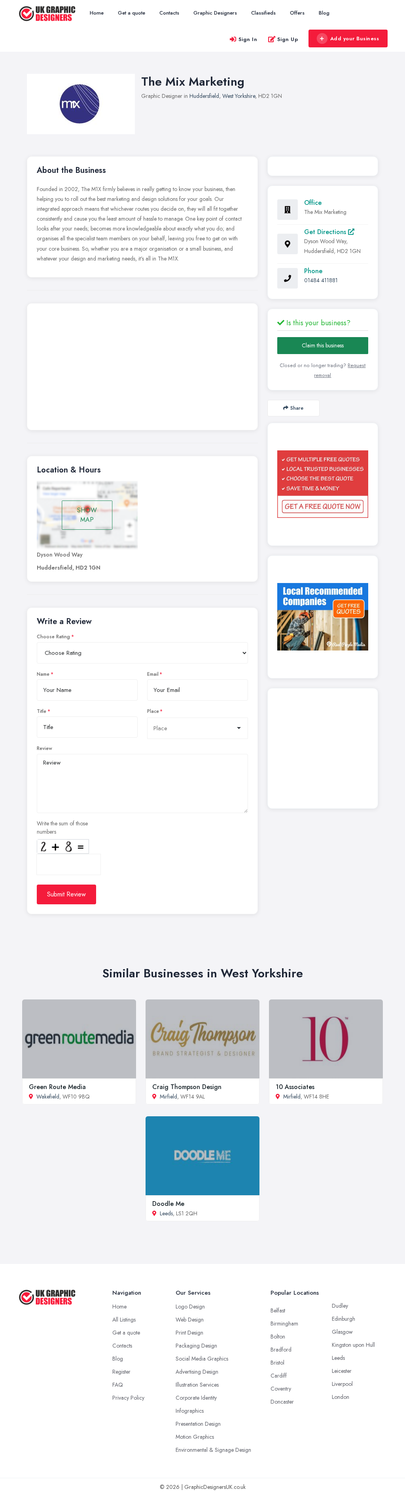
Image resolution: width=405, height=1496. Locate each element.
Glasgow (342, 1332)
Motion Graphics (195, 1437)
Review (44, 748)
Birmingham (284, 1323)
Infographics (190, 1411)
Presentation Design (198, 1424)
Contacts (169, 13)
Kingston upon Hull (353, 1345)
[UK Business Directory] (322, 617)
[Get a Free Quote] (322, 484)
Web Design (190, 1320)
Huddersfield (204, 96)
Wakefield (47, 1096)
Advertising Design (197, 1372)
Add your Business (354, 38)
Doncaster (282, 1402)
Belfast (278, 1310)
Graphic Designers (215, 13)
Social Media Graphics (202, 1359)
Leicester (342, 1371)
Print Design (189, 1333)
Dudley (340, 1306)
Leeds (166, 1213)
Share (296, 408)
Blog (324, 13)
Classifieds (263, 13)
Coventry (281, 1389)
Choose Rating (53, 636)
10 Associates (295, 1086)
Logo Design (190, 1306)
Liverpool (342, 1384)
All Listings (124, 1320)
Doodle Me (168, 1203)
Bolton (278, 1336)
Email (153, 674)
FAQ (117, 1385)
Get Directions (326, 231)
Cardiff (279, 1376)
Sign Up (287, 39)
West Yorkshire (238, 96)
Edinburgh (343, 1319)
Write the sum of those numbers (62, 827)
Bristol (277, 1363)
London (340, 1397)
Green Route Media (57, 1086)
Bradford (281, 1350)
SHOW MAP (87, 515)
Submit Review (66, 894)
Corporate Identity (196, 1398)
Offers (297, 13)
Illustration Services (197, 1385)
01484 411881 (321, 280)
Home (97, 13)
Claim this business (323, 345)
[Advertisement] (142, 368)
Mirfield (168, 1096)
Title (41, 711)
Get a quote (131, 13)
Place (153, 711)
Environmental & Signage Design (213, 1450)
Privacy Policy (128, 1398)
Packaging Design (196, 1346)
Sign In (247, 39)
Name (43, 674)
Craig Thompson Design (186, 1086)
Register (121, 1372)
